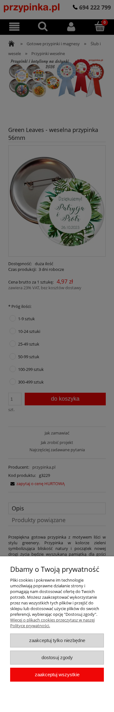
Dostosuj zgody (57, 657)
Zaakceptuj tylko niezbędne (57, 640)
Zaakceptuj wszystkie (57, 674)
